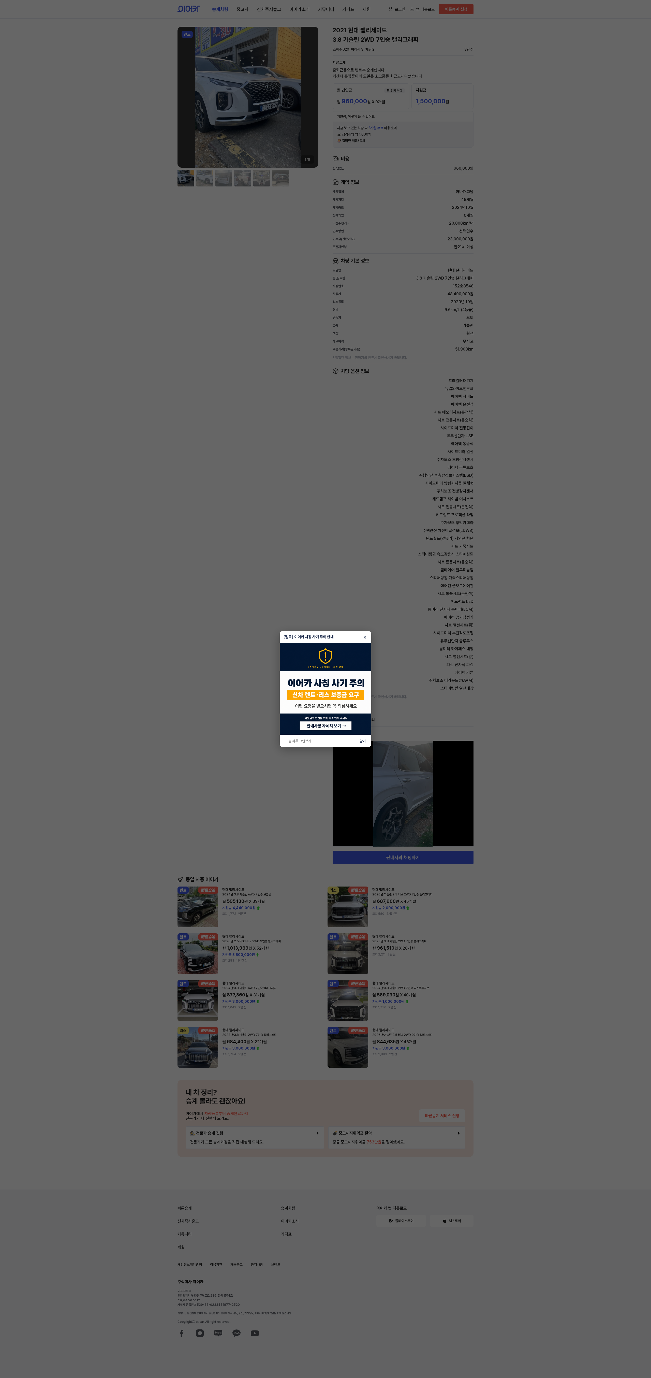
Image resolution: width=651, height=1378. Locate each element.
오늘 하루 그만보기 (298, 741)
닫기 (363, 741)
